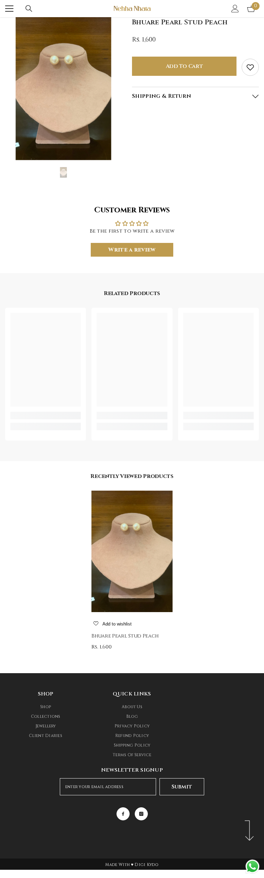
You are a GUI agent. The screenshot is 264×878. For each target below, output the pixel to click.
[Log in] (235, 8)
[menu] (9, 8)
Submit (182, 787)
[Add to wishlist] (250, 67)
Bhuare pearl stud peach (125, 636)
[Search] (29, 8)
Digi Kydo (146, 864)
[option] (63, 88)
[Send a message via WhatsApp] (252, 866)
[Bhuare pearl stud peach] (132, 551)
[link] (45, 415)
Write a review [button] (131, 250)
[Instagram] (141, 813)
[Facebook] (123, 813)
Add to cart (184, 66)
